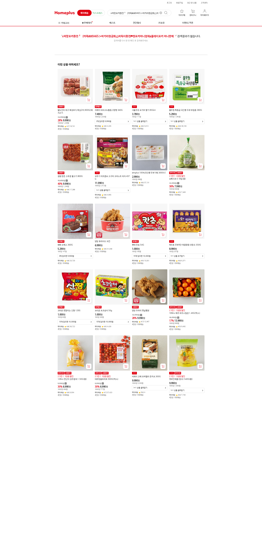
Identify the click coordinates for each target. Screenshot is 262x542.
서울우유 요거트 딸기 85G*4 (144, 110)
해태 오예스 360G (65, 245)
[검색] (167, 13)
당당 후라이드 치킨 (102, 241)
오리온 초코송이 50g (103, 310)
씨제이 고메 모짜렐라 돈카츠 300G (146, 376)
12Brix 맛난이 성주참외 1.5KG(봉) (72, 379)
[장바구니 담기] (88, 100)
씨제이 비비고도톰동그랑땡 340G (109, 110)
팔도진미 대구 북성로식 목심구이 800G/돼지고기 (75, 111)
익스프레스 (97, 13)
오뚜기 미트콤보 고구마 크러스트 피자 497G (112, 177)
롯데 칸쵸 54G (138, 245)
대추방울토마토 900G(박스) (107, 379)
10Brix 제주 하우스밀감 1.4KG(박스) (184, 313)
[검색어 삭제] (160, 13)
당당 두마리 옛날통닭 (140, 310)
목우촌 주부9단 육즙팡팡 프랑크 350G (185, 245)
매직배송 (84, 13)
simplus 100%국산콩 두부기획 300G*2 (149, 173)
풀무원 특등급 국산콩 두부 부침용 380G (185, 110)
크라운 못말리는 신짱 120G (69, 310)
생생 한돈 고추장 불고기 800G (70, 176)
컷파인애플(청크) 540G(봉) (181, 379)
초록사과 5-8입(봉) (177, 179)
